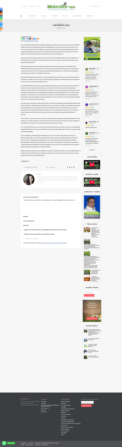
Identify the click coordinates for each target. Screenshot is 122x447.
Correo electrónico (29, 221)
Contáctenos (92, 318)
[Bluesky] (34, 39)
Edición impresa (77, 15)
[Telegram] (36, 39)
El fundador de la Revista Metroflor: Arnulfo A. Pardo (50, 405)
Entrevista (64, 416)
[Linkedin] (24, 39)
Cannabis (63, 407)
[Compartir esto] (67, 167)
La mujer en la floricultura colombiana (71, 423)
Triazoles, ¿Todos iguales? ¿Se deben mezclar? (92, 345)
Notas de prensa (65, 429)
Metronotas (64, 425)
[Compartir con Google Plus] (71, 167)
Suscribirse (89, 15)
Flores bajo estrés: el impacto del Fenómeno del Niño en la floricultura (95, 279)
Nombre (25, 216)
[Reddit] (32, 39)
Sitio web (25, 225)
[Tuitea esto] (69, 167)
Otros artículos (65, 431)
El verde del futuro (66, 414)
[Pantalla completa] (98, 168)
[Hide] (0, 31)
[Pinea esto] (73, 167)
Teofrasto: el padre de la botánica (93, 339)
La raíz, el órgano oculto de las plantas (93, 356)
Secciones (32, 15)
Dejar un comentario (50, 167)
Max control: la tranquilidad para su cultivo (93, 351)
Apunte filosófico (61, 23)
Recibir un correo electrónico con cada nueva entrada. (39, 234)
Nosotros (54, 15)
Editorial (43, 15)
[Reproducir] (85, 168)
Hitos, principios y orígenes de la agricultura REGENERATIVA (95, 272)
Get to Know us (95, 6)
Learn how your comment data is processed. (55, 243)
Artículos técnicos (66, 405)
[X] (30, 39)
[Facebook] (28, 39)
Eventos (63, 418)
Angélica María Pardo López (30, 41)
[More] (38, 39)
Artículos (63, 403)
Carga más (92, 150)
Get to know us (45, 408)
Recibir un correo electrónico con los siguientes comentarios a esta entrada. (45, 229)
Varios (62, 434)
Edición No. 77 (25, 161)
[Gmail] (26, 39)
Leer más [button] (87, 81)
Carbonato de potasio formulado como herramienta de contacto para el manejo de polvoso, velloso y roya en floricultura (95, 232)
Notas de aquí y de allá (67, 427)
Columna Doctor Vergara (67, 409)
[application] (92, 164)
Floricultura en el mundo (67, 420)
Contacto (65, 15)
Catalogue (43, 401)
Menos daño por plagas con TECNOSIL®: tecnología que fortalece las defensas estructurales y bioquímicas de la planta (91, 246)
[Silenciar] (96, 168)
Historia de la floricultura (67, 421)
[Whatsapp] (22, 39)
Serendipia (64, 432)
